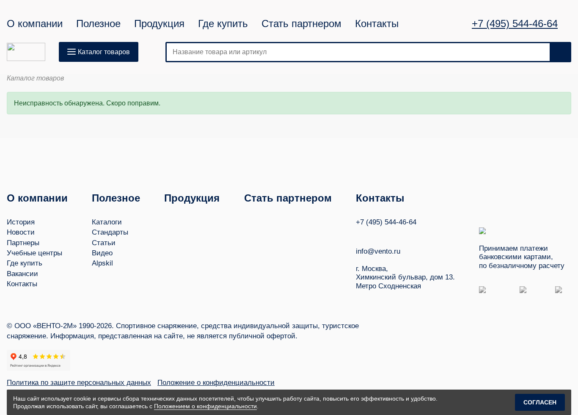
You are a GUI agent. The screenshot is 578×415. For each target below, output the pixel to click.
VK (359, 234)
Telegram (392, 234)
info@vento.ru (378, 251)
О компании (35, 24)
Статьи (104, 243)
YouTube (376, 235)
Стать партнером (301, 24)
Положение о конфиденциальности (216, 383)
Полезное (98, 24)
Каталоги (107, 222)
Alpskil (102, 263)
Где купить (223, 24)
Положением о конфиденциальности (205, 406)
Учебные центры (34, 253)
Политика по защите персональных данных (79, 383)
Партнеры (23, 243)
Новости (21, 232)
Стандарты (110, 232)
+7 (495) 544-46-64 (515, 24)
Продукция (159, 24)
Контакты (377, 24)
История (21, 222)
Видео (102, 253)
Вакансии (22, 274)
